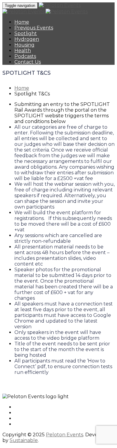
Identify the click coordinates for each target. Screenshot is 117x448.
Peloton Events (64, 434)
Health (22, 50)
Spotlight (25, 33)
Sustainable (24, 440)
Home (21, 22)
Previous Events (33, 28)
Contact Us (27, 62)
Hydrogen (26, 39)
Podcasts (25, 56)
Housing (24, 45)
